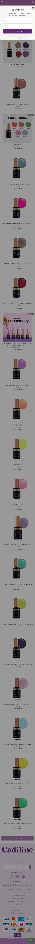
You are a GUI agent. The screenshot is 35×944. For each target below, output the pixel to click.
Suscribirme (17, 31)
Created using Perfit (17, 38)
